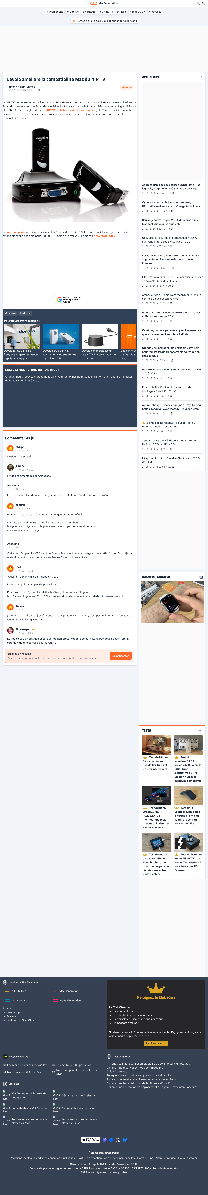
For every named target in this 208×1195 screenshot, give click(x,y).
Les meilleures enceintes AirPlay (27, 1065)
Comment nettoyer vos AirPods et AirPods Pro (135, 1067)
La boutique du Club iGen (18, 1020)
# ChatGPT (106, 11)
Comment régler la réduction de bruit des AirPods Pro (139, 1083)
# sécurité (155, 11)
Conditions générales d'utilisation (54, 1157)
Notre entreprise (166, 1157)
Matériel (127, 87)
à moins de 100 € (104, 235)
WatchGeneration (70, 1000)
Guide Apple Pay (117, 1071)
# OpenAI (73, 11)
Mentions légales (21, 1157)
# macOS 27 (137, 11)
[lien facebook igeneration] (111, 1140)
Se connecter (120, 655)
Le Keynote (9, 1016)
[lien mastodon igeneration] (105, 1140)
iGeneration (18, 1000)
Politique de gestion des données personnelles (106, 1157)
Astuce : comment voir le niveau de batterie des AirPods (141, 1079)
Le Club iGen (18, 991)
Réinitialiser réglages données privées (104, 1172)
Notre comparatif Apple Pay (24, 1072)
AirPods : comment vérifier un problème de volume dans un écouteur (149, 1063)
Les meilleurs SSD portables (73, 1065)
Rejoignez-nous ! (156, 1043)
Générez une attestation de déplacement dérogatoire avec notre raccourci (152, 1087)
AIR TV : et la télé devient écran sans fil (71, 110)
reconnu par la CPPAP (77, 1168)
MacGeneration (69, 991)
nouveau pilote (15, 232)
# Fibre (121, 11)
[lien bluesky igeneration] (125, 1140)
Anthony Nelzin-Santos (21, 86)
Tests (146, 730)
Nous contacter (187, 1157)
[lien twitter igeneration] (118, 1140)
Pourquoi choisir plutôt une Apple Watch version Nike (139, 1075)
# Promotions (55, 11)
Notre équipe (145, 1157)
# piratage (89, 11)
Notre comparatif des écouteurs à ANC (77, 1072)
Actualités (150, 77)
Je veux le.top (11, 1012)
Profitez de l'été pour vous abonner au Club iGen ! (106, 20)
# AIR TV (25, 313)
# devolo (10, 313)
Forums (7, 1008)
